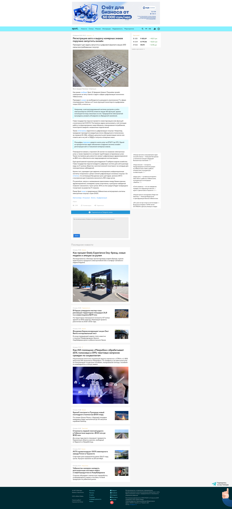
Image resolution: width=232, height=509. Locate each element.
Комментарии (87, 205)
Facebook (114, 493)
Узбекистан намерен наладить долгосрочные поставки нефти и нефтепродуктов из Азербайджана (89, 470)
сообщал (84, 92)
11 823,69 (143, 38)
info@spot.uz (133, 504)
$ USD (135, 38)
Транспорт (85, 428)
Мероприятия (129, 29)
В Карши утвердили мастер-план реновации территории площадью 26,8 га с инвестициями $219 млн (90, 312)
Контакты (92, 490)
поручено (86, 142)
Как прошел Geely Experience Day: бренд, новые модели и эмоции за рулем (99, 254)
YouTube (113, 499)
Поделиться (100, 205)
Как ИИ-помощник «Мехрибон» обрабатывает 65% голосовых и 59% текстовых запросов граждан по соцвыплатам (98, 353)
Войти (76, 235)
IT (82, 347)
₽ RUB (135, 45)
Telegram (114, 490)
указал (83, 100)
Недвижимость (117, 29)
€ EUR (135, 42)
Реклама (91, 493)
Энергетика (85, 465)
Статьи (91, 29)
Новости (84, 29)
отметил (76, 176)
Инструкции (106, 29)
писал (83, 191)
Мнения (98, 29)
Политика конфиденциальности (95, 498)
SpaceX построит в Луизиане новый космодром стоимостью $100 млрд (88, 413)
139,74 (142, 45)
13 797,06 (143, 42)
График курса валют (138, 49)
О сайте (91, 495)
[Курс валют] (155, 29)
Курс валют (136, 35)
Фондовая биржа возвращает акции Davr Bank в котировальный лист (91, 332)
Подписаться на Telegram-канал (102, 212)
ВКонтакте (114, 497)
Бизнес (84, 250)
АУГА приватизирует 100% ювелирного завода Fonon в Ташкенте (90, 452)
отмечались (82, 131)
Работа (91, 501)
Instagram (114, 495)
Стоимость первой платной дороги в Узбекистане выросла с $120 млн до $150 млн (89, 433)
